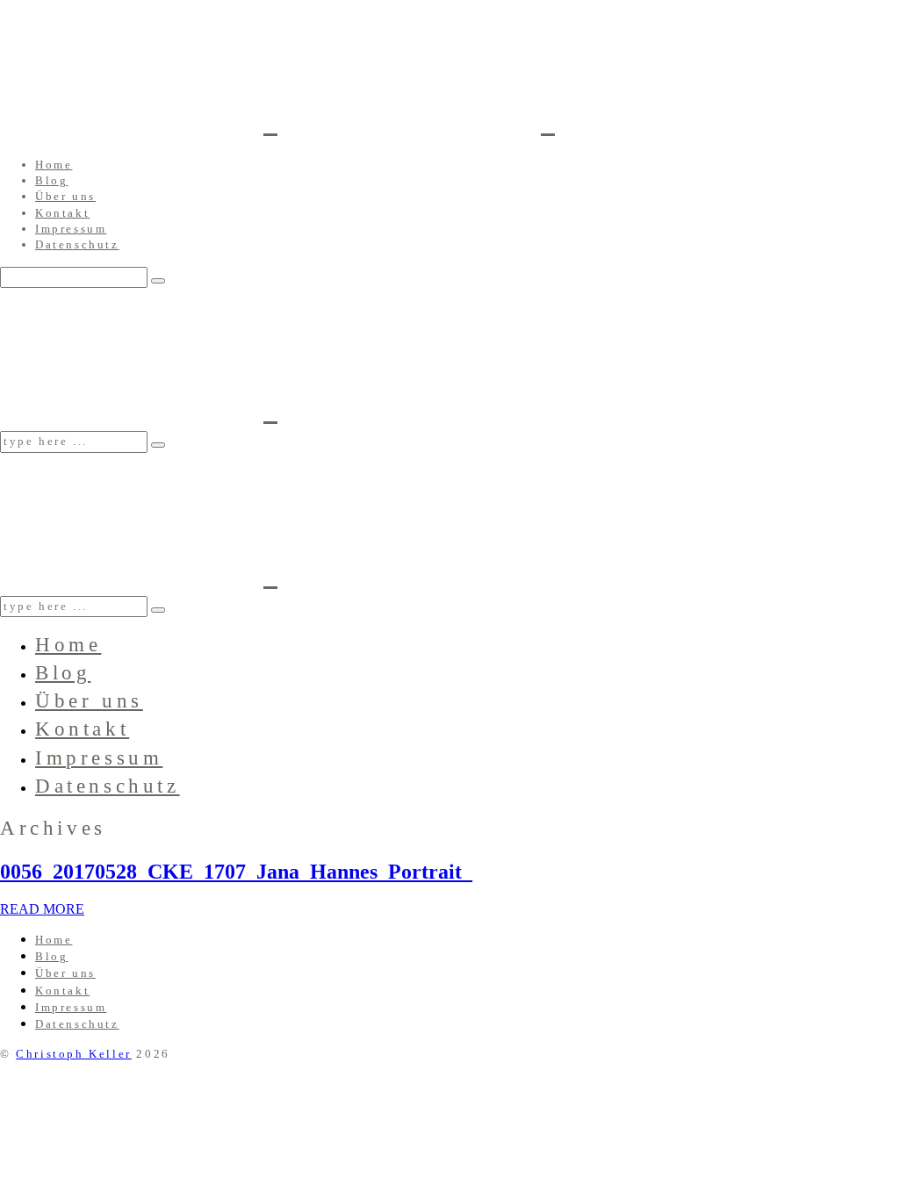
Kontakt (62, 212)
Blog (51, 180)
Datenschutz (77, 244)
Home (53, 164)
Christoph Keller (74, 1053)
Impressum (70, 228)
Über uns (65, 196)
